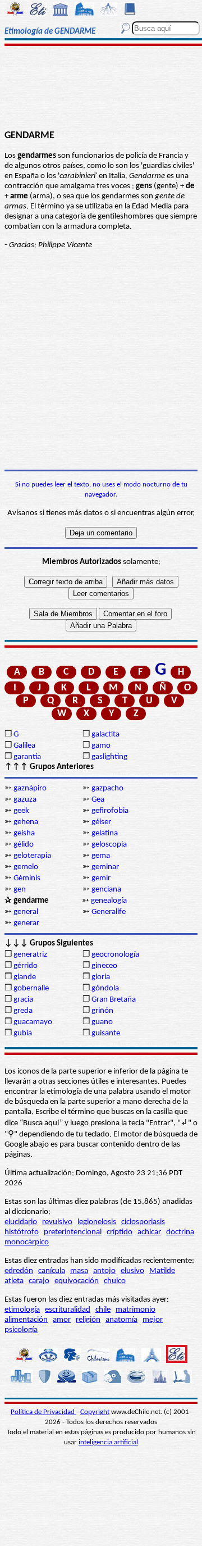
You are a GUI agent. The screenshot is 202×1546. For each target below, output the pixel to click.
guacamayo (32, 1022)
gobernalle (31, 988)
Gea (97, 799)
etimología (22, 1310)
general (25, 912)
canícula (51, 1271)
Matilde (162, 1271)
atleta (14, 1281)
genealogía (109, 901)
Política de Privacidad (43, 1412)
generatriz (30, 955)
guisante (105, 1033)
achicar (149, 1232)
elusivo (132, 1271)
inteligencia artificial (108, 1442)
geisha (24, 833)
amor (62, 1320)
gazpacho (107, 788)
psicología (21, 1330)
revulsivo (57, 1222)
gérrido (25, 966)
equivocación (76, 1281)
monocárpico (26, 1242)
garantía (27, 757)
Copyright (94, 1412)
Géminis (26, 878)
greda (23, 1011)
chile (103, 1310)
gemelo (25, 867)
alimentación (26, 1320)
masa (79, 1271)
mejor (153, 1320)
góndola (105, 988)
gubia (22, 1033)
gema (100, 856)
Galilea (24, 746)
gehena (25, 822)
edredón (18, 1271)
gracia (23, 999)
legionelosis (96, 1222)
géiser (101, 822)
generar (26, 923)
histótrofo (21, 1232)
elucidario (20, 1222)
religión (88, 1320)
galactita (105, 734)
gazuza (24, 799)
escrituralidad (67, 1310)
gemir (101, 878)
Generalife (108, 912)
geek (21, 811)
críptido (119, 1232)
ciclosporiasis (143, 1222)
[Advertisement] (101, 88)
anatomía (121, 1320)
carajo (39, 1281)
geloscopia (109, 844)
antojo (104, 1271)
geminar (105, 867)
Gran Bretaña (113, 999)
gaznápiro (30, 788)
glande (24, 977)
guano (102, 1022)
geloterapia (32, 856)
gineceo (104, 966)
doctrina (180, 1232)
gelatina (104, 833)
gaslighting (109, 757)
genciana (106, 889)
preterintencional (73, 1232)
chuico (115, 1281)
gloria (100, 977)
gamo (101, 746)
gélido (23, 844)
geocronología (115, 955)
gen (19, 889)
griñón (102, 1011)
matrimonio (135, 1310)
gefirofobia (109, 811)
